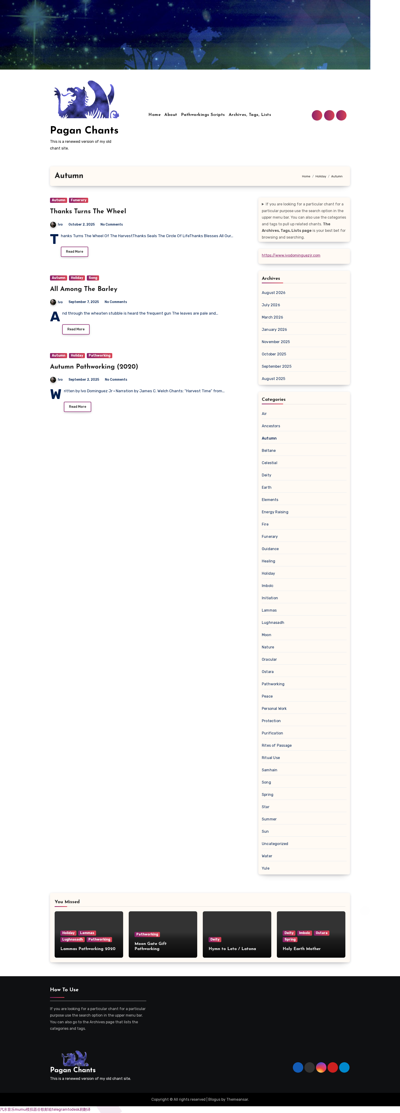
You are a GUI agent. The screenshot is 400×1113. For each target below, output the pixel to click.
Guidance (270, 549)
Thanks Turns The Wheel (88, 211)
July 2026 (271, 305)
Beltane (269, 450)
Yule (265, 868)
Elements (270, 500)
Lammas (269, 610)
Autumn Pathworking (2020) (94, 367)
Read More (74, 252)
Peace (267, 696)
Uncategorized (275, 844)
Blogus (214, 1099)
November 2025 (276, 342)
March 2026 (272, 317)
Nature (268, 647)
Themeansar (237, 1099)
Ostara (268, 672)
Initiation (270, 598)
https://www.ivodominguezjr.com (291, 255)
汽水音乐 (7, 1109)
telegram (60, 1109)
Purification (272, 733)
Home (154, 115)
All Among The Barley (83, 289)
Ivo (60, 224)
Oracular (269, 659)
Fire (265, 524)
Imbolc (267, 586)
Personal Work (274, 708)
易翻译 (85, 1109)
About (170, 115)
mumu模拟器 (26, 1109)
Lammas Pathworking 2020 (88, 949)
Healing (268, 561)
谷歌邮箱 (44, 1109)
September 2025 (276, 366)
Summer (269, 819)
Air (264, 413)
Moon (266, 635)
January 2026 (274, 329)
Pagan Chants (84, 131)
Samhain (269, 770)
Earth (267, 487)
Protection (271, 721)
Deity (266, 475)
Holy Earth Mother (302, 949)
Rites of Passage (277, 745)
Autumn (58, 200)
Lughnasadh (273, 622)
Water (267, 856)
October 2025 (274, 354)
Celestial (269, 463)
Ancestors (271, 426)
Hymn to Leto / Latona (232, 949)
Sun (265, 831)
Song (93, 278)
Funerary (78, 200)
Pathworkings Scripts (203, 115)
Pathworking (99, 355)
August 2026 (273, 292)
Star (265, 807)
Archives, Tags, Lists (250, 115)
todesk (73, 1109)
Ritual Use (271, 758)
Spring (267, 794)
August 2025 (273, 378)
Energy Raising (275, 512)
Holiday (77, 278)
